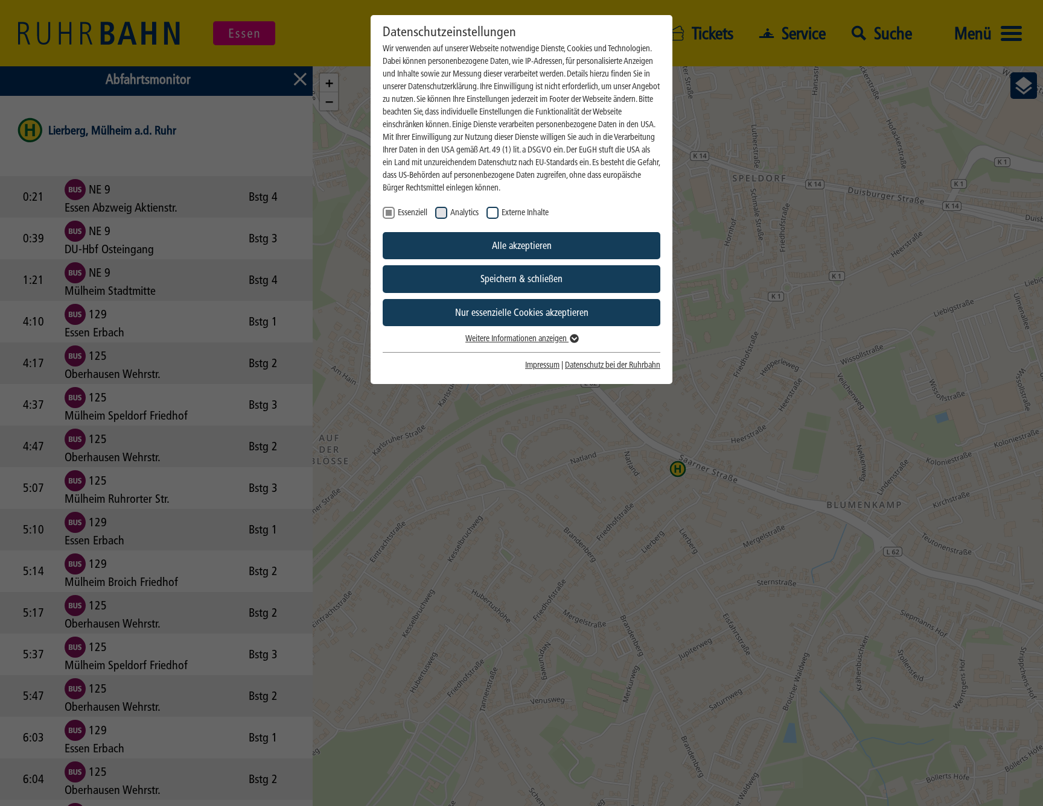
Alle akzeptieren (522, 245)
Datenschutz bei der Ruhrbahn (612, 365)
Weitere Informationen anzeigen (517, 338)
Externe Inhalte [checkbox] (525, 212)
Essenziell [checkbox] (412, 212)
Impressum (542, 365)
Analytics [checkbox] (464, 212)
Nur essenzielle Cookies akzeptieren (521, 312)
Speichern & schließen (521, 279)
